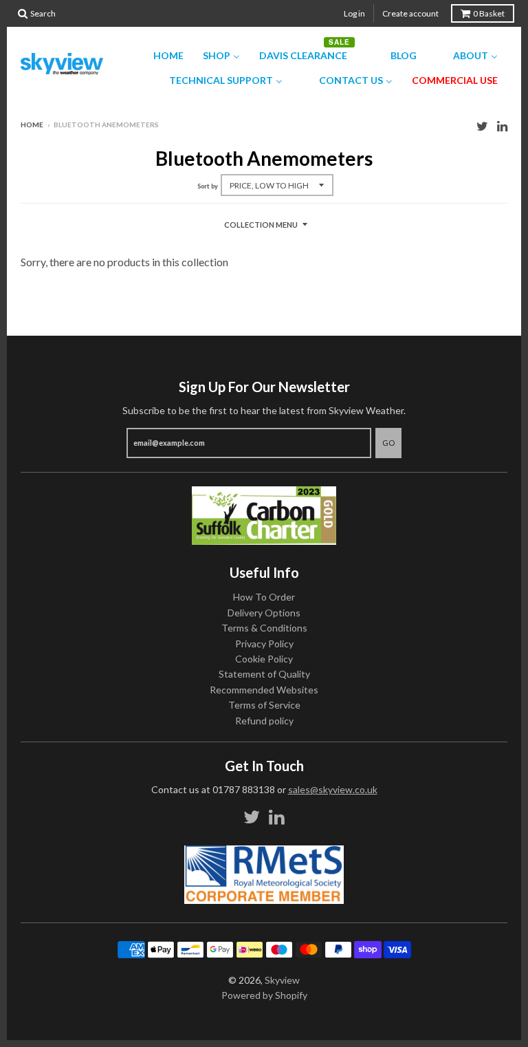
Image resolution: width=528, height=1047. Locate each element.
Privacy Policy (264, 643)
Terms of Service (264, 705)
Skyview (282, 980)
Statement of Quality (264, 674)
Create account (410, 13)
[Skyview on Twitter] (482, 126)
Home (32, 124)
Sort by (207, 186)
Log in (354, 13)
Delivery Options (264, 612)
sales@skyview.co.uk (332, 789)
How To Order (264, 597)
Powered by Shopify (264, 995)
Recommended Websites (264, 689)
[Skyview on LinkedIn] (502, 126)
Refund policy (264, 720)
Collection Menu (261, 224)
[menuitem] (159, 55)
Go (388, 442)
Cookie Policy (264, 659)
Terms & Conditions (264, 628)
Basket (489, 13)
